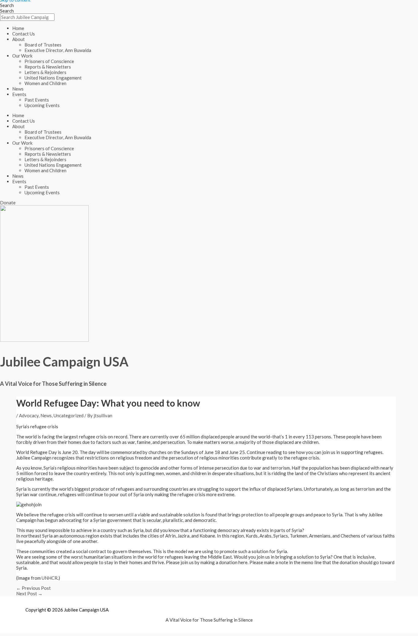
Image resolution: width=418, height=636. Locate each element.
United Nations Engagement (53, 77)
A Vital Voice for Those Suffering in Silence (53, 383)
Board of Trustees (43, 44)
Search (7, 5)
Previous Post (33, 588)
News (18, 88)
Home (18, 28)
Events (19, 94)
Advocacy (29, 415)
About (18, 39)
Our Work (22, 55)
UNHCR (50, 578)
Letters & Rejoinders (45, 72)
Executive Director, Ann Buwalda (57, 50)
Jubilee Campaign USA (64, 361)
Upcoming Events (42, 105)
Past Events (36, 99)
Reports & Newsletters (47, 66)
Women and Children (45, 83)
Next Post (29, 593)
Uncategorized (69, 415)
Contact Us (23, 33)
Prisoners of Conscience (49, 61)
